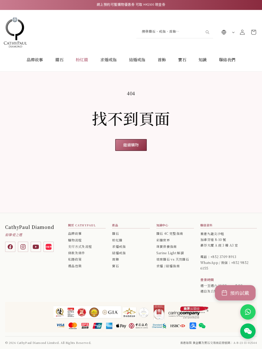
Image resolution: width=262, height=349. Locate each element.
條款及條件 (76, 253)
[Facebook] (10, 247)
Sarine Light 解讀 (170, 253)
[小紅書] (48, 247)
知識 (203, 60)
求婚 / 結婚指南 (168, 266)
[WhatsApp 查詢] (248, 312)
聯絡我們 (227, 60)
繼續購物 (131, 144)
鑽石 (59, 60)
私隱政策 (75, 259)
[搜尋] (207, 32)
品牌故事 (35, 60)
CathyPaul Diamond (29, 227)
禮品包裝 (75, 266)
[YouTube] (36, 247)
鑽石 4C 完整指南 (169, 233)
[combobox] (175, 32)
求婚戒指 (108, 60)
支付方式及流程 (80, 246)
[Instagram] (23, 247)
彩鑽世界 (163, 240)
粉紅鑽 (82, 60)
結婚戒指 (137, 60)
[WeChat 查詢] (248, 331)
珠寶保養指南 (166, 246)
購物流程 (75, 240)
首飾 (162, 60)
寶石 (182, 60)
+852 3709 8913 (223, 256)
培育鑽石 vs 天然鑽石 (172, 259)
